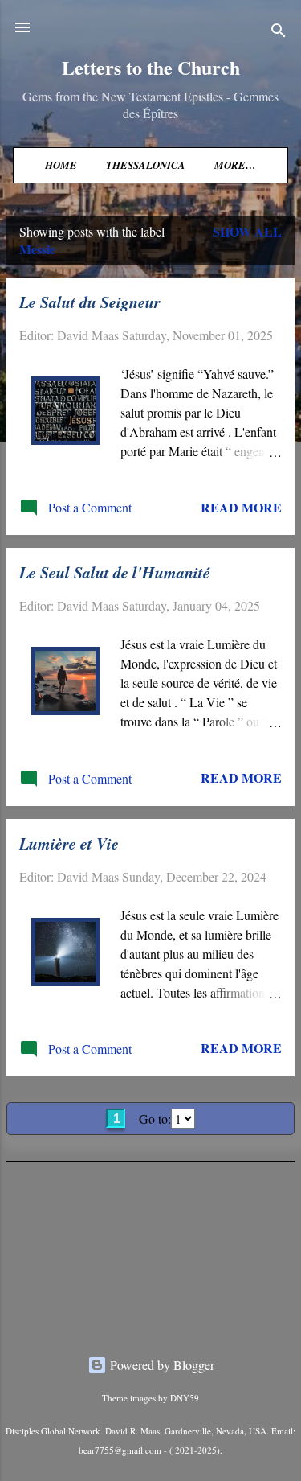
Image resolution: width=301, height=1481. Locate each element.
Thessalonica (145, 165)
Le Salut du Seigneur (90, 301)
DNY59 (184, 1398)
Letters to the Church (151, 67)
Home (61, 165)
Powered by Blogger (160, 1364)
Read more (241, 507)
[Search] (278, 32)
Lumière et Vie (69, 843)
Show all (247, 231)
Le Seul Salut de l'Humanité (114, 572)
